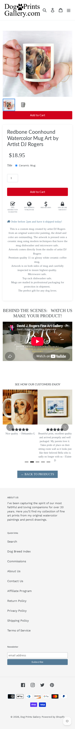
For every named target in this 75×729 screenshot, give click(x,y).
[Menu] (69, 10)
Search (12, 541)
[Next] (65, 427)
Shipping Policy (18, 620)
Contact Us (15, 581)
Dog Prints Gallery (30, 716)
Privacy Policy (17, 610)
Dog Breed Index (19, 551)
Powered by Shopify (53, 716)
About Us (13, 571)
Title (9, 165)
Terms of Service (19, 630)
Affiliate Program (19, 591)
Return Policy (16, 601)
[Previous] (10, 427)
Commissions (16, 561)
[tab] (26, 461)
